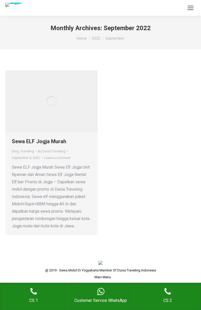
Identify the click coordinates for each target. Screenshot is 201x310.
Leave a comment (57, 158)
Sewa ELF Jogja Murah (39, 141)
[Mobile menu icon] (190, 8)
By (51, 151)
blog (15, 151)
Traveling (27, 151)
